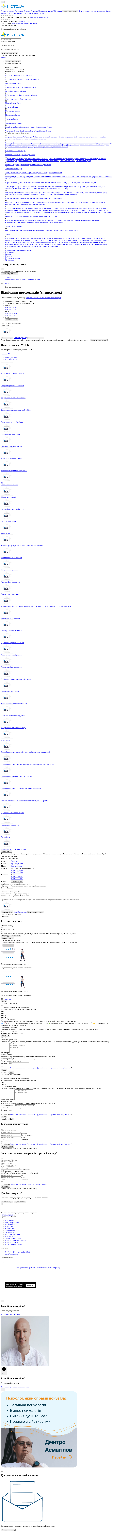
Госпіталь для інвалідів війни (24, 155)
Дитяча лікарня (11, 161)
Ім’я (22, 1175)
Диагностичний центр (56, 159)
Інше (72, 177)
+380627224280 (11, 307)
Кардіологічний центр (34, 183)
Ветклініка (9, 151)
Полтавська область (12, 111)
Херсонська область (28, 127)
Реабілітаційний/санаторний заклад (18, 216)
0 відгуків (7, 283)
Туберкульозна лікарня (13, 226)
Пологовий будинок (75, 208)
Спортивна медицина (31, 220)
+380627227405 (11, 315)
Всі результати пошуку (9, 53)
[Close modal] (2, 1129)
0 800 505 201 (24, 21)
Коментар (23, 1133)
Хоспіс (7, 234)
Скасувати (5, 273)
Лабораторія (10, 186)
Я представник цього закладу (14, 1171)
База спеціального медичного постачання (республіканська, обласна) (50, 143)
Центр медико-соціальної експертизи (71, 242)
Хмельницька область (44, 127)
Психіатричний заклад (40, 212)
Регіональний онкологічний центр (45, 216)
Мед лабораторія (11, 192)
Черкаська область (12, 131)
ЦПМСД (56, 246)
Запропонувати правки (35, 338)
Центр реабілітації (28, 244)
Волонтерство (10, 1224)
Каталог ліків (39, 13)
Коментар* (5, 1053)
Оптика (74, 202)
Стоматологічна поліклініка (89, 220)
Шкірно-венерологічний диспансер (18, 250)
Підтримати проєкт (45, 11)
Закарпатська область (13, 87)
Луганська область (12, 99)
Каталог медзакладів (70, 11)
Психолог (34, 11)
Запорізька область (29, 87)
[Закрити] (2, 269)
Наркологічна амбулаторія (15, 198)
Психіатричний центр (57, 212)
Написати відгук (7, 338)
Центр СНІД (26, 246)
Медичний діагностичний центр (67, 192)
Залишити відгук (7, 938)
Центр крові (52, 242)
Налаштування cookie (13, 1244)
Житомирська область (13, 83)
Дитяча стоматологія (67, 161)
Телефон (24, 1140)
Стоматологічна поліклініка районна (19, 222)
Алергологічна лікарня (14, 137)
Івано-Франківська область (15, 91)
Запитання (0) (15, 936)
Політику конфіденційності (37, 1068)
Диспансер (69, 159)
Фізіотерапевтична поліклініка (42, 230)
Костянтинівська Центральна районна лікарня (43, 298)
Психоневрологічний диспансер (100, 212)
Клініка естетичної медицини (60, 183)
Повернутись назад (8, 1530)
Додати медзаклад (7, 11)
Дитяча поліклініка (24, 161)
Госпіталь (9, 155)
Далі (11, 1072)
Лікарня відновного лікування (33, 186)
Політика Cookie (11, 1242)
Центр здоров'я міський (88, 240)
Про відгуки (10, 1236)
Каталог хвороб (84, 11)
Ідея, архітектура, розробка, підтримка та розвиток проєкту (37, 1268)
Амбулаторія (28, 137)
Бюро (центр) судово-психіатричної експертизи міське (78, 145)
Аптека (43, 139)
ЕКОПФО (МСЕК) (12, 1234)
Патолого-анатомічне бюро (15, 208)
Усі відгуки (57, 11)
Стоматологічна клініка (70, 220)
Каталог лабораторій (14, 13)
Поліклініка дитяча (60, 208)
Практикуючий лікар (13, 210)
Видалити (14, 273)
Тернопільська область (13, 123)
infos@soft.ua (44, 17)
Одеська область (11, 107)
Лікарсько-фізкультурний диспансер (28, 188)
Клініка (46, 183)
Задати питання (20, 1202)
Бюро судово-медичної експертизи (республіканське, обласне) (45, 147)
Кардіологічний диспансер (15, 183)
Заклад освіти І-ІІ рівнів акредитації (29, 173)
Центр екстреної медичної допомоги (79, 238)
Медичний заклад (87, 192)
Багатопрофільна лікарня (14, 143)
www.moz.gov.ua (18, 23)
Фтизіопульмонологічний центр (66, 230)
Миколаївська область (13, 103)
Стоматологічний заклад (42, 222)
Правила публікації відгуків (60, 1068)
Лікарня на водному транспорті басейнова (61, 186)
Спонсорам (9, 1228)
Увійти (3, 57)
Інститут (8, 177)
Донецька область (32, 79)
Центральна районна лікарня (42, 246)
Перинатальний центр (34, 208)
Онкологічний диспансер (45, 202)
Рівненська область (12, 115)
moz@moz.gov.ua (30, 23)
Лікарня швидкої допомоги (87, 186)
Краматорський (17, 863)
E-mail (23, 1137)
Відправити (5, 1186)
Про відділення (11, 360)
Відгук (4, 1001)
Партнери (9, 1226)
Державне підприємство (14, 159)
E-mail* (3, 1061)
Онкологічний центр (63, 202)
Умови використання (18, 1068)
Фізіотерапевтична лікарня (20, 230)
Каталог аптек (28, 13)
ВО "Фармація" (19, 151)
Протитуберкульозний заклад (58, 210)
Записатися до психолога (10, 1314)
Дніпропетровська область (15, 79)
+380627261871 (11, 313)
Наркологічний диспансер (52, 198)
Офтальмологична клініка (15, 204)
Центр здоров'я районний (37, 242)
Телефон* (4, 1063)
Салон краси (10, 220)
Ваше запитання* (7, 1099)
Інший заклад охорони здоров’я (86, 177)
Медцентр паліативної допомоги (17, 194)
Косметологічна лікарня (87, 183)
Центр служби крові (13, 246)
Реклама (27, 11)
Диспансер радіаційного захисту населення (90, 159)
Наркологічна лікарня (33, 198)
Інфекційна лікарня (19, 177)
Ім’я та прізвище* (7, 1059)
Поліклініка (48, 208)
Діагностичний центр (83, 161)
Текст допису (25, 1169)
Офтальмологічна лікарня (35, 204)
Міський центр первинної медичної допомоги (59, 194)
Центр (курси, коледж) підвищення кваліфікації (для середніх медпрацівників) (35, 238)
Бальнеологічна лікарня (86, 143)
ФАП (7, 230)
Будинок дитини (101, 143)
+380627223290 (11, 309)
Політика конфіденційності (15, 1240)
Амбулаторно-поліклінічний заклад (26, 139)
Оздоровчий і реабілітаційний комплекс (20, 202)
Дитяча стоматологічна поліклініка (45, 161)
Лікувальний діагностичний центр (55, 188)
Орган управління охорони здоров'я (91, 202)
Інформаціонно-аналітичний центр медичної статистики (48, 177)
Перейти (4, 354)
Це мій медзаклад (20, 338)
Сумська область (11, 119)
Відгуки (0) (5, 936)
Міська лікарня (36, 194)
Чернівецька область (27, 131)
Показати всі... (6, 851)
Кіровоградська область (28, 95)
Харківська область (12, 127)
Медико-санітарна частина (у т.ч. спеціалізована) (36, 192)
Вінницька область (12, 75)
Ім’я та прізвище (27, 1135)
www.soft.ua (33, 17)
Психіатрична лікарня (78, 210)
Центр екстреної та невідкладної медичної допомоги (59, 240)
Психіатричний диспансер (21, 212)
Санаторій (19, 220)
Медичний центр (100, 192)
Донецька (14, 861)
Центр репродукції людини (97, 244)
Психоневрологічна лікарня (77, 212)
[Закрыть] (2, 1204)
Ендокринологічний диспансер (39, 165)
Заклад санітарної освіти (52, 173)
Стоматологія (57, 222)
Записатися (24, 1387)
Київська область (12, 95)
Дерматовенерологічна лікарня (36, 159)
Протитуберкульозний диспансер (34, 210)
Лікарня (18, 186)
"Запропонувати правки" (99, 340)
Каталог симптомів (98, 11)
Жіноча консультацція (13, 169)
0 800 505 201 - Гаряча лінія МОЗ (17, 1252)
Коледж (75, 183)
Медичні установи (12, 1222)
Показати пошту (11, 319)
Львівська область (26, 99)
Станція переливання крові (50, 220)
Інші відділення (11, 358)
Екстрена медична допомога (16, 165)
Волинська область (27, 75)
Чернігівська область (43, 131)
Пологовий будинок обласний (94, 208)
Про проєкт (19, 11)
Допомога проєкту (12, 1230)
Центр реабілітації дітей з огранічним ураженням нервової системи (61, 244)
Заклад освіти (10, 173)
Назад (4, 1070)
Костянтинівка (16, 866)
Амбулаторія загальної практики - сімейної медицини (53, 137)
